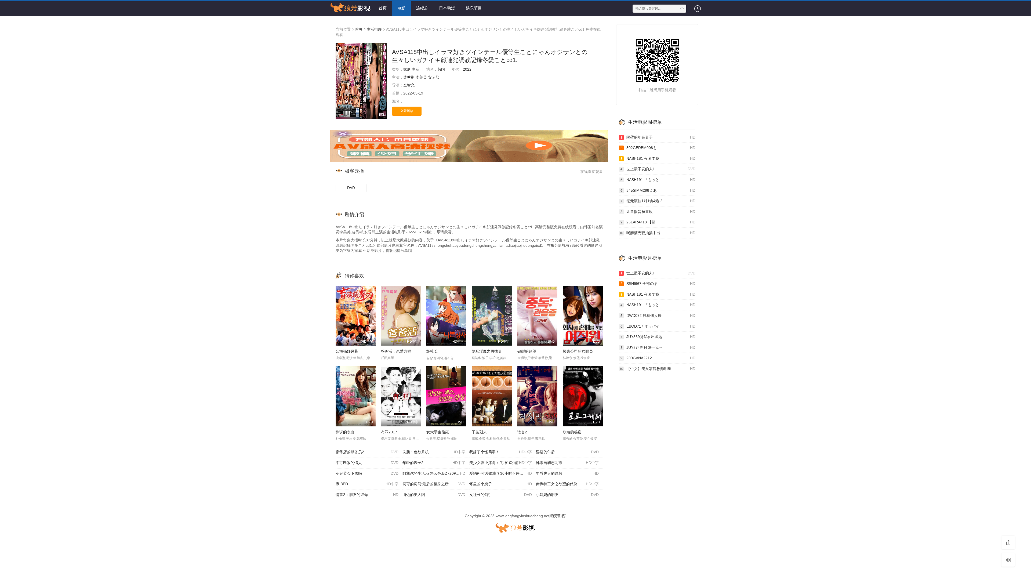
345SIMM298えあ (657, 190)
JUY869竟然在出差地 (657, 337)
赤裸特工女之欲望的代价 (567, 484)
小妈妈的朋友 (567, 494)
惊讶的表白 (345, 432)
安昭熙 (433, 77)
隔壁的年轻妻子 (657, 137)
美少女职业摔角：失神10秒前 (500, 463)
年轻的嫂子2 (433, 463)
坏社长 (432, 351)
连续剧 (422, 8)
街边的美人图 (433, 494)
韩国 (441, 69)
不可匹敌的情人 (367, 463)
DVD (351, 188)
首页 (383, 8)
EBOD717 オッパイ (657, 326)
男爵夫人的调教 (567, 473)
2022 (467, 69)
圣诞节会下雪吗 (367, 473)
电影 (401, 8)
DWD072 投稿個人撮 (657, 315)
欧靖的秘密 (572, 432)
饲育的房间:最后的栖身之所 (433, 484)
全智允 (409, 85)
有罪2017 (389, 432)
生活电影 (374, 29)
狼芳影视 (557, 516)
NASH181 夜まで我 (657, 158)
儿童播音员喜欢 (657, 211)
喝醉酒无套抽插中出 (657, 233)
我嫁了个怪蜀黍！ (500, 452)
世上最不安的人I (657, 169)
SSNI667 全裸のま (657, 283)
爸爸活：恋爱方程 (396, 351)
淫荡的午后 (567, 452)
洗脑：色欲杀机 (433, 452)
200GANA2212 (657, 358)
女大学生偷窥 (437, 432)
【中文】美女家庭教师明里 (657, 369)
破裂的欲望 (526, 351)
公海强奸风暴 (347, 351)
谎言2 (522, 432)
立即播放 (406, 111)
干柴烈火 (479, 432)
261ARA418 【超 (657, 222)
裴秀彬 (409, 77)
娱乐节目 (474, 8)
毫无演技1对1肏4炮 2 (657, 201)
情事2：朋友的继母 (367, 494)
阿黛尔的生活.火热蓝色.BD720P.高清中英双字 (435, 473)
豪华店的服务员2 (367, 452)
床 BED (367, 484)
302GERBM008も (657, 148)
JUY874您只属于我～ (657, 347)
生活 (415, 69)
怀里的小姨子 (500, 484)
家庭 (407, 69)
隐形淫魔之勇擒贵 (487, 351)
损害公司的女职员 (578, 351)
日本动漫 (447, 8)
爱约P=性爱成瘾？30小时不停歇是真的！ (502, 473)
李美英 (421, 77)
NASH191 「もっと (657, 179)
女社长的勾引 (500, 494)
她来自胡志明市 (567, 463)
